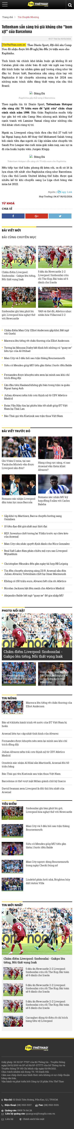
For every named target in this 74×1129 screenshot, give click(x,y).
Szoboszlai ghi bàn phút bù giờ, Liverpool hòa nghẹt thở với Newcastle (18, 315)
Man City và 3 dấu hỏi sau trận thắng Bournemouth (34, 358)
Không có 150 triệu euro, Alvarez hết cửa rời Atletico (35, 581)
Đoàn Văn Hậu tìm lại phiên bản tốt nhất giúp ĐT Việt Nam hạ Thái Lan (36, 407)
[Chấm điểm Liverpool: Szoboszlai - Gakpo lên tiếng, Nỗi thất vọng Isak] (19, 257)
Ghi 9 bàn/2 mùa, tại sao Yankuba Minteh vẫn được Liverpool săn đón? (18, 464)
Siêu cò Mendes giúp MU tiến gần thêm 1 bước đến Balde (38, 365)
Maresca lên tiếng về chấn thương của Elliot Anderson (36, 340)
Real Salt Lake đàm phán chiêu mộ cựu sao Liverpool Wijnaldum (35, 552)
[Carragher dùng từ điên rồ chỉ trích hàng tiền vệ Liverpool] (13, 1022)
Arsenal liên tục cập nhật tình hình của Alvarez (30, 733)
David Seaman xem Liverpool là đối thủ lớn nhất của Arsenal (33, 790)
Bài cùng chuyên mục (19, 237)
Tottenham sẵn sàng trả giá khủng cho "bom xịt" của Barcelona (37, 29)
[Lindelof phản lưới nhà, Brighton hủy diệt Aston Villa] (12, 885)
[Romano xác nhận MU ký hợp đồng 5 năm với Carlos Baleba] (55, 484)
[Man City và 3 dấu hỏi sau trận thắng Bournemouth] (12, 831)
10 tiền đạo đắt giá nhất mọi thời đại (25, 526)
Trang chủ (7, 17)
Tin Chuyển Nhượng (28, 17)
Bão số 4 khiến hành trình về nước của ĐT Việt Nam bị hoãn (34, 724)
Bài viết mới (11, 230)
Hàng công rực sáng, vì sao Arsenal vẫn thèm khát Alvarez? (54, 466)
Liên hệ (9, 1119)
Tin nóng (9, 698)
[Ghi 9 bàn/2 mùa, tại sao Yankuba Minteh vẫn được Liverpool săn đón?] (19, 446)
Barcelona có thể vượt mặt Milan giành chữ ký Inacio (34, 781)
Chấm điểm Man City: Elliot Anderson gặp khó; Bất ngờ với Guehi (36, 332)
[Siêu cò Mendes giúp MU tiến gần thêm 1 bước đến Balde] (12, 849)
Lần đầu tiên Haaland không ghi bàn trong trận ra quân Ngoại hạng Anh (37, 387)
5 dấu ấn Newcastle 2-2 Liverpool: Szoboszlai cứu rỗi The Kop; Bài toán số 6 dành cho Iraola (53, 277)
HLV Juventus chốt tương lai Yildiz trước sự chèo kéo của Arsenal (36, 535)
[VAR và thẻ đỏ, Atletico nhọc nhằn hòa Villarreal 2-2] (55, 297)
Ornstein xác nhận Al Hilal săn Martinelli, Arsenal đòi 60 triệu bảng (35, 764)
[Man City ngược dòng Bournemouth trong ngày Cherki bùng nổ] (12, 867)
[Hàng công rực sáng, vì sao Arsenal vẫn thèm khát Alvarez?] (55, 447)
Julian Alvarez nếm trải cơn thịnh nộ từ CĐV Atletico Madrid (35, 397)
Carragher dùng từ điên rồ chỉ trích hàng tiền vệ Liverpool (47, 1019)
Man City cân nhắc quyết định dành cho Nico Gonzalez (37, 543)
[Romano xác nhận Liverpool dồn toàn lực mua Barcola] (19, 484)
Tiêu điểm (9, 804)
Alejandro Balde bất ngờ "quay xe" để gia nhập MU (34, 595)
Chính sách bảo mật (33, 1119)
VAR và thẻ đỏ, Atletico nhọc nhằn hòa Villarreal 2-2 (54, 313)
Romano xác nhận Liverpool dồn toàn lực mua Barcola (18, 500)
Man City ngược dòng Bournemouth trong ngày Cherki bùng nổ (47, 863)
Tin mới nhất (12, 905)
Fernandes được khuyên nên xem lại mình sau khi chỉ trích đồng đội (37, 376)
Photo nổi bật (13, 611)
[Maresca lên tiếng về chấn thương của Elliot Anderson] (12, 708)
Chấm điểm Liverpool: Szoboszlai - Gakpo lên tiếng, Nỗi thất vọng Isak (19, 275)
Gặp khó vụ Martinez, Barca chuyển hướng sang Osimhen (33, 517)
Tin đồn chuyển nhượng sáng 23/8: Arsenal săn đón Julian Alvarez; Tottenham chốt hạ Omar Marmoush (35, 572)
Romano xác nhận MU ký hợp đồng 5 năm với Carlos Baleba (54, 500)
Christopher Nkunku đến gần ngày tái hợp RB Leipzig (36, 563)
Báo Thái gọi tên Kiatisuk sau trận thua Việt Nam (33, 416)
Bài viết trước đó (16, 431)
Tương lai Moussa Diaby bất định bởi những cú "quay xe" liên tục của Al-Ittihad (38, 349)
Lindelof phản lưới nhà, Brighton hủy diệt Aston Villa (48, 881)
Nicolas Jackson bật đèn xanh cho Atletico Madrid (34, 588)
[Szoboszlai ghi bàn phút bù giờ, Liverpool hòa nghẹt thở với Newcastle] (19, 297)
